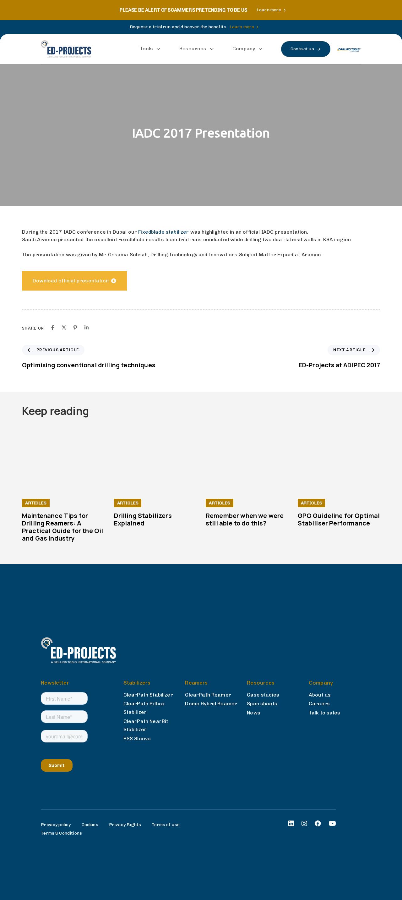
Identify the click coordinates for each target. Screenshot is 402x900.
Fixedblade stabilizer (163, 232)
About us (320, 695)
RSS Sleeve (137, 739)
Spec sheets (262, 704)
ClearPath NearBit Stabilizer (145, 725)
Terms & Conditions (61, 833)
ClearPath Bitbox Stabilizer (144, 708)
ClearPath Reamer (208, 695)
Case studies (263, 695)
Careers (319, 704)
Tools (146, 49)
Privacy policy (56, 824)
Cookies (90, 824)
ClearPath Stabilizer (148, 695)
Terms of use (166, 824)
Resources (192, 49)
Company (243, 49)
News (253, 713)
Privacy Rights (125, 824)
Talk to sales (324, 713)
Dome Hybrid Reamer (211, 704)
